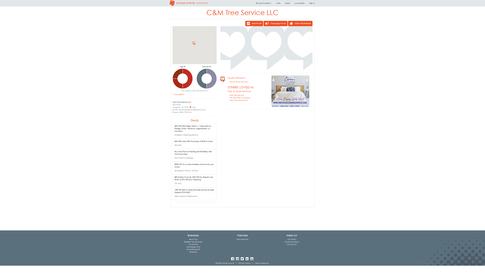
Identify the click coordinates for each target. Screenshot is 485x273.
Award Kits (193, 244)
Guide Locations (292, 242)
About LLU (193, 239)
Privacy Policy (245, 263)
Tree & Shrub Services (238, 82)
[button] (263, 3)
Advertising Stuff (193, 249)
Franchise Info (242, 239)
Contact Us (292, 244)
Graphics (193, 252)
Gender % (206, 66)
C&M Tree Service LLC (238, 100)
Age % (182, 66)
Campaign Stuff (193, 247)
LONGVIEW (202, 3)
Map (193, 107)
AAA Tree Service (236, 95)
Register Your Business (193, 242)
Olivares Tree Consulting (239, 98)
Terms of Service (262, 263)
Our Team (292, 239)
